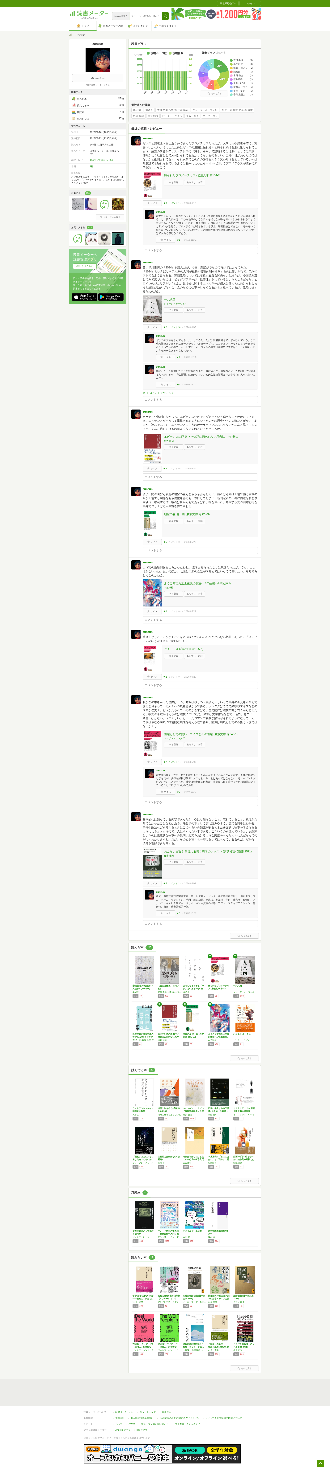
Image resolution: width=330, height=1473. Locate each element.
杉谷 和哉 (138, 116)
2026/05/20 (190, 677)
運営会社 (120, 1418)
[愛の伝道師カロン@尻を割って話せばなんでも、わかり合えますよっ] (91, 243)
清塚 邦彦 (237, 1163)
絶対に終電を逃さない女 (169, 1114)
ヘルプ (118, 1424)
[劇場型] (91, 209)
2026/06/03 (190, 327)
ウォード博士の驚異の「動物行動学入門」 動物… (168, 1234)
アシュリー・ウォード (168, 1237)
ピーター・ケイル (172, 116)
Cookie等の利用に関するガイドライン (179, 1418)
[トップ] (71, 35)
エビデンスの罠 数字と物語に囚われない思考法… (168, 1037)
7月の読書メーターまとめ (98, 85)
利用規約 (166, 1412)
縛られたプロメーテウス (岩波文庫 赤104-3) (192, 175)
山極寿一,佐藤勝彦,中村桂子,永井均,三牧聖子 (194, 1350)
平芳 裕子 (192, 116)
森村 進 (211, 1237)
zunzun (148, 138)
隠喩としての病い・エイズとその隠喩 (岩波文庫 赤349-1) (201, 734)
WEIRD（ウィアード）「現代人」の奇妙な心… (143, 1347)
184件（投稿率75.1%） (102, 160)
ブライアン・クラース (143, 1163)
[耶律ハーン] (78, 243)
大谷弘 (136, 1114)
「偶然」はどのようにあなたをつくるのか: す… (143, 1159)
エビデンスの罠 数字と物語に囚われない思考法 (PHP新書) (201, 436)
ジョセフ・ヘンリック (143, 1350)
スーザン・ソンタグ (174, 738)
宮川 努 (161, 1163)
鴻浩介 (149, 110)
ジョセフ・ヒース (141, 1237)
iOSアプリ (142, 1430)
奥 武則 (137, 110)
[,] (118, 243)
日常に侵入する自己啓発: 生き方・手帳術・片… (218, 1111)
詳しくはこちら (85, 266)
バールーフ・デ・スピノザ (194, 1302)
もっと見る (216, 93)
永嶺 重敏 (212, 1302)
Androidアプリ (122, 1430)
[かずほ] (104, 243)
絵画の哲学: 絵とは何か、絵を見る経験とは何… (243, 1159)
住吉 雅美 (169, 855)
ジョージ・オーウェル (204, 110)
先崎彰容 (212, 1163)
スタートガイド (148, 1412)
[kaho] (104, 209)
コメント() (174, 203)
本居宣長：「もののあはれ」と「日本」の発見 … (218, 1159)
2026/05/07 (190, 762)
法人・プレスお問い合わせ (155, 1424)
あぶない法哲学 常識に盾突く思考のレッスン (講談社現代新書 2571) (208, 851)
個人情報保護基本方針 (142, 1418)
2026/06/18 (190, 203)
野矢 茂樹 (187, 1114)
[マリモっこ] (78, 209)
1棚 (91, 166)
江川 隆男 (138, 1302)
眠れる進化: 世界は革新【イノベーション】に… (169, 1299)
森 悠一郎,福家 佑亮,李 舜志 (237, 110)
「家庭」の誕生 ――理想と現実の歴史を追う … (218, 1347)
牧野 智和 (212, 1114)
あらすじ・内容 (195, 182)
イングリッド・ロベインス (245, 1114)
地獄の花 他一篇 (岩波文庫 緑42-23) (187, 514)
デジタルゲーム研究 (192, 1231)
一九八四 (170, 299)
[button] (165, 16)
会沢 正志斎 (238, 1302)
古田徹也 (187, 1163)
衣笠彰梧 (153, 116)
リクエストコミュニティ (187, 1424)
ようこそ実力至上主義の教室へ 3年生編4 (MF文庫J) (197, 583)
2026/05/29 (190, 468)
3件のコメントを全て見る (158, 392)
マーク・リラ (210, 116)
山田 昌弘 (237, 1350)
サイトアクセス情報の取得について (223, 1418)
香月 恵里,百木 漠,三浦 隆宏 (172, 110)
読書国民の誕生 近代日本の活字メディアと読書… (219, 1299)
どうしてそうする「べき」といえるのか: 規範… (193, 989)
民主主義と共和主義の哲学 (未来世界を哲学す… (143, 1037)
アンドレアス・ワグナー (169, 1302)
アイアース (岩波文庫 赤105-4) (183, 649)
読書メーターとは (124, 1412)
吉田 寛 (186, 1237)
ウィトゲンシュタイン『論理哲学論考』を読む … (193, 1111)
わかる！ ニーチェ (242, 1034)
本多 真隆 (213, 1350)
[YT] (118, 209)
